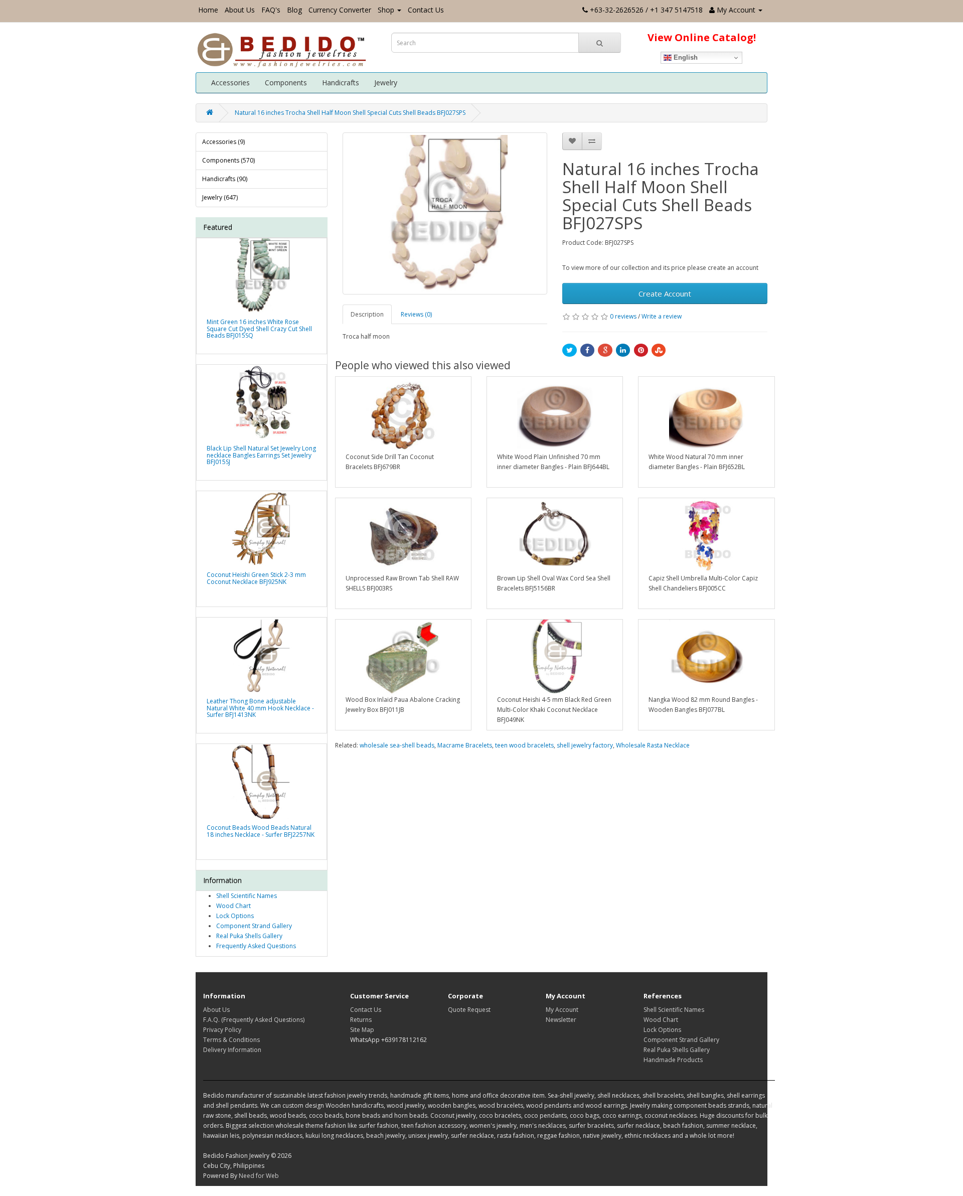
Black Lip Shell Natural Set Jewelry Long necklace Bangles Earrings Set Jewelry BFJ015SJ (261, 455)
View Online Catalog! (702, 37)
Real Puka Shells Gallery (249, 936)
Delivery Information (232, 1049)
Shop (386, 10)
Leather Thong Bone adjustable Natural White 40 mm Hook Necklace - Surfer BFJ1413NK (260, 707)
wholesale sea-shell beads (397, 745)
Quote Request (469, 1009)
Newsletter (561, 1019)
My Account (562, 1009)
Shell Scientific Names (246, 895)
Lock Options (235, 916)
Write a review (661, 316)
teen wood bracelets (524, 745)
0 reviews (623, 316)
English (685, 57)
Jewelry (385, 82)
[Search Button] (599, 43)
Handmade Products (673, 1060)
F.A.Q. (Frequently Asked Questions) (253, 1019)
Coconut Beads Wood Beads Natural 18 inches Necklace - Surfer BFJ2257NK (260, 830)
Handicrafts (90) (224, 179)
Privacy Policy (222, 1029)
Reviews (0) (416, 314)
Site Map (362, 1029)
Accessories (230, 82)
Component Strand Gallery (254, 926)
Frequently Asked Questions (256, 946)
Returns (361, 1019)
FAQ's (270, 10)
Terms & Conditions (231, 1039)
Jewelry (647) (220, 197)
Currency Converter (339, 10)
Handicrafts (340, 82)
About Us (240, 10)
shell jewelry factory (585, 745)
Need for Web (259, 1175)
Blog (294, 10)
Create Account (664, 293)
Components (286, 82)
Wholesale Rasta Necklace (653, 745)
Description (367, 314)
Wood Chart (233, 906)
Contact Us (426, 10)
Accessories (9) (223, 141)
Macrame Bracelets (464, 745)
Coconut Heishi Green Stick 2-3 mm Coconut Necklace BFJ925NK (256, 577)
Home (208, 10)
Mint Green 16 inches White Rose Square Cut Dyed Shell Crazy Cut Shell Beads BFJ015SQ (259, 328)
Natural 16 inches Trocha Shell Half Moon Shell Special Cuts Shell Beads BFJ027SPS (350, 112)
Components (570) (228, 160)
